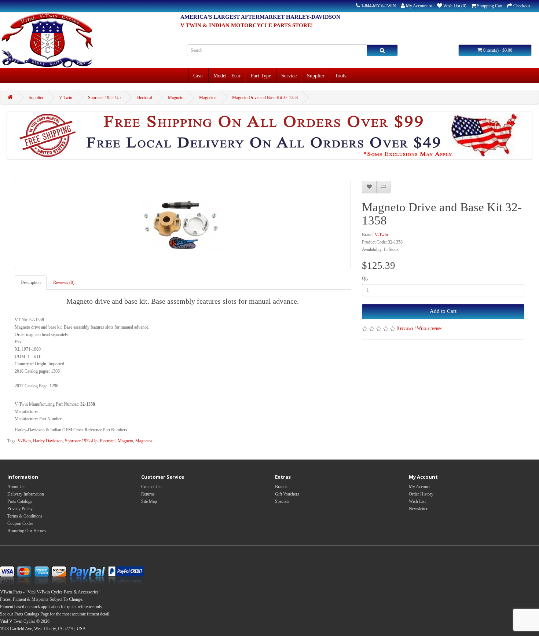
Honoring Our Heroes (26, 530)
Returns (148, 494)
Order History (421, 494)
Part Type (261, 75)
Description (31, 282)
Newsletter (418, 508)
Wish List (417, 501)
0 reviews (405, 328)
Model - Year (227, 75)
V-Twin (65, 97)
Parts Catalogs (19, 501)
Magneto (175, 97)
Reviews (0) (63, 282)
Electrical (144, 97)
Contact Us (151, 486)
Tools (340, 75)
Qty (365, 278)
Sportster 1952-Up (104, 97)
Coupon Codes (20, 523)
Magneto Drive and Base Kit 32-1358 (265, 97)
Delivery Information (25, 494)
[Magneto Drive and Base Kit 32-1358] (183, 224)
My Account (419, 486)
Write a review (429, 328)
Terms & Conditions (25, 516)
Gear (198, 75)
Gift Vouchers (287, 494)
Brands (281, 486)
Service (289, 75)
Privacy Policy (20, 508)
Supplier (315, 75)
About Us (16, 486)
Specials (282, 501)
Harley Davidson (48, 440)
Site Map (149, 501)
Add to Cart (443, 311)
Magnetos (207, 97)
